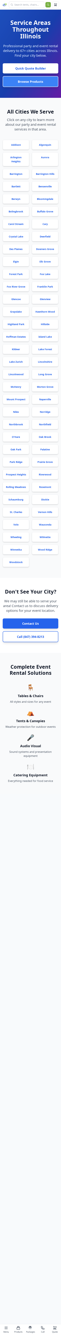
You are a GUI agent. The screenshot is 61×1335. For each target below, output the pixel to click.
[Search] (48, 4)
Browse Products (30, 82)
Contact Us (30, 623)
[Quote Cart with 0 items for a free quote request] (55, 4)
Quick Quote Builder (30, 68)
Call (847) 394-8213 (30, 637)
